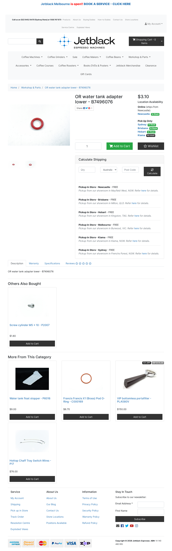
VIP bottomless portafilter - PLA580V (134, 400)
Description (17, 263)
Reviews (70, 263)
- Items (146, 41)
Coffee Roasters (67, 65)
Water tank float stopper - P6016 (30, 398)
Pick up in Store (19, 510)
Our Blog (51, 504)
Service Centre (68, 27)
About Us (77, 20)
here (143, 190)
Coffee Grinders (57, 57)
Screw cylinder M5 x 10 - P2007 (30, 325)
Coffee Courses (44, 65)
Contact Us (117, 20)
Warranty (34, 263)
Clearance (150, 65)
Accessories (22, 65)
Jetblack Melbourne (55, 4)
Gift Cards (86, 74)
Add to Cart (121, 146)
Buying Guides (89, 20)
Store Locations (131, 20)
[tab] (17, 263)
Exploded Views (83, 27)
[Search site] (39, 41)
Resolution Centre (20, 522)
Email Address (124, 503)
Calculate (152, 173)
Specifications (52, 263)
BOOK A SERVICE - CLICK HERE (107, 4)
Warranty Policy (90, 516)
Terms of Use (89, 498)
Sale (75, 57)
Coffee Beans (113, 57)
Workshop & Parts (138, 57)
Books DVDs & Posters (96, 65)
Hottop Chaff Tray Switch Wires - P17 (30, 462)
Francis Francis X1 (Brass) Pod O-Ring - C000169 (84, 400)
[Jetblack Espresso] (86, 41)
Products (66, 20)
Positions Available (56, 522)
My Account (17, 498)
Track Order (17, 516)
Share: (80, 108)
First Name (121, 510)
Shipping (15, 504)
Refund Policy (89, 522)
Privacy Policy (90, 504)
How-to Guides (104, 20)
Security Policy (90, 510)
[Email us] (117, 526)
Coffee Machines (31, 57)
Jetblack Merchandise (128, 65)
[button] (153, 23)
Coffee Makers (90, 57)
